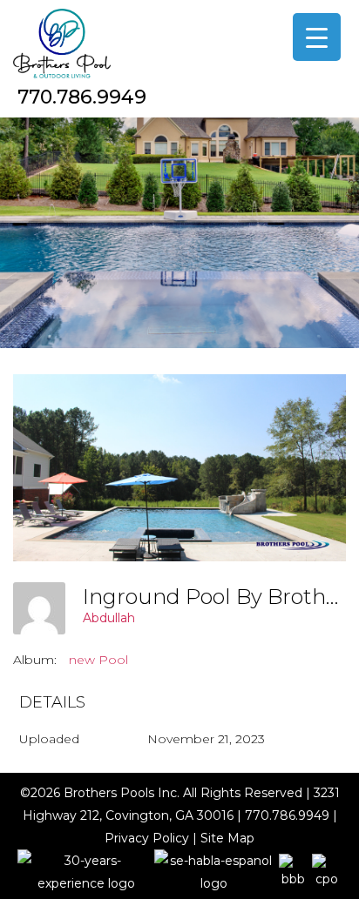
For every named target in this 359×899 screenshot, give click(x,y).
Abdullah (109, 618)
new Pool (98, 660)
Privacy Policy (147, 838)
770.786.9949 (81, 97)
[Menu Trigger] (317, 37)
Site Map (227, 838)
